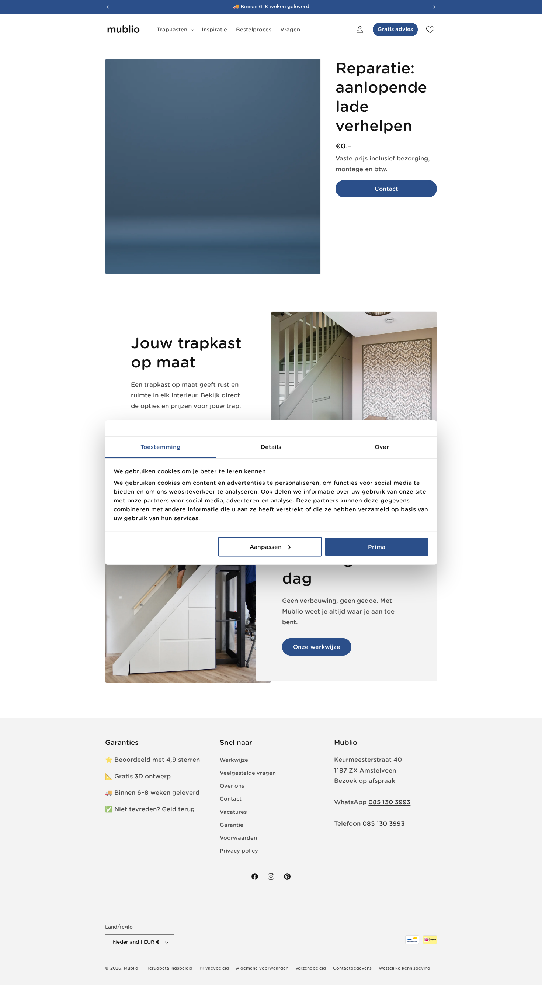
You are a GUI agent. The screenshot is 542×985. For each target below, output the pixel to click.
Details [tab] (271, 446)
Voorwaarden (238, 837)
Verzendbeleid (310, 968)
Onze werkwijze (316, 646)
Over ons (232, 785)
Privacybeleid (214, 968)
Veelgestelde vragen (248, 773)
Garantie (231, 825)
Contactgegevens (352, 968)
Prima (376, 546)
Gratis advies (395, 29)
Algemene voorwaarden (262, 968)
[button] (174, 29)
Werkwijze (234, 760)
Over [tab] (382, 446)
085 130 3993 (389, 802)
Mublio (131, 968)
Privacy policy (239, 850)
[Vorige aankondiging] (108, 7)
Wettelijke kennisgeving (404, 968)
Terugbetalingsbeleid (169, 968)
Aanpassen (266, 546)
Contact (386, 188)
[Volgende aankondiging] (434, 7)
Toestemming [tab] (160, 446)
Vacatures (233, 812)
